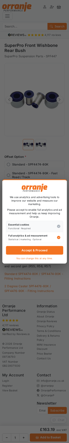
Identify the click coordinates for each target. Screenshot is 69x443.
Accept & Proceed (34, 250)
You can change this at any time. (34, 258)
